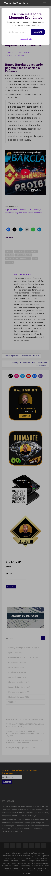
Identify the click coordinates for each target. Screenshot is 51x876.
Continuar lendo (25, 39)
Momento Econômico (17, 3)
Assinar (38, 32)
